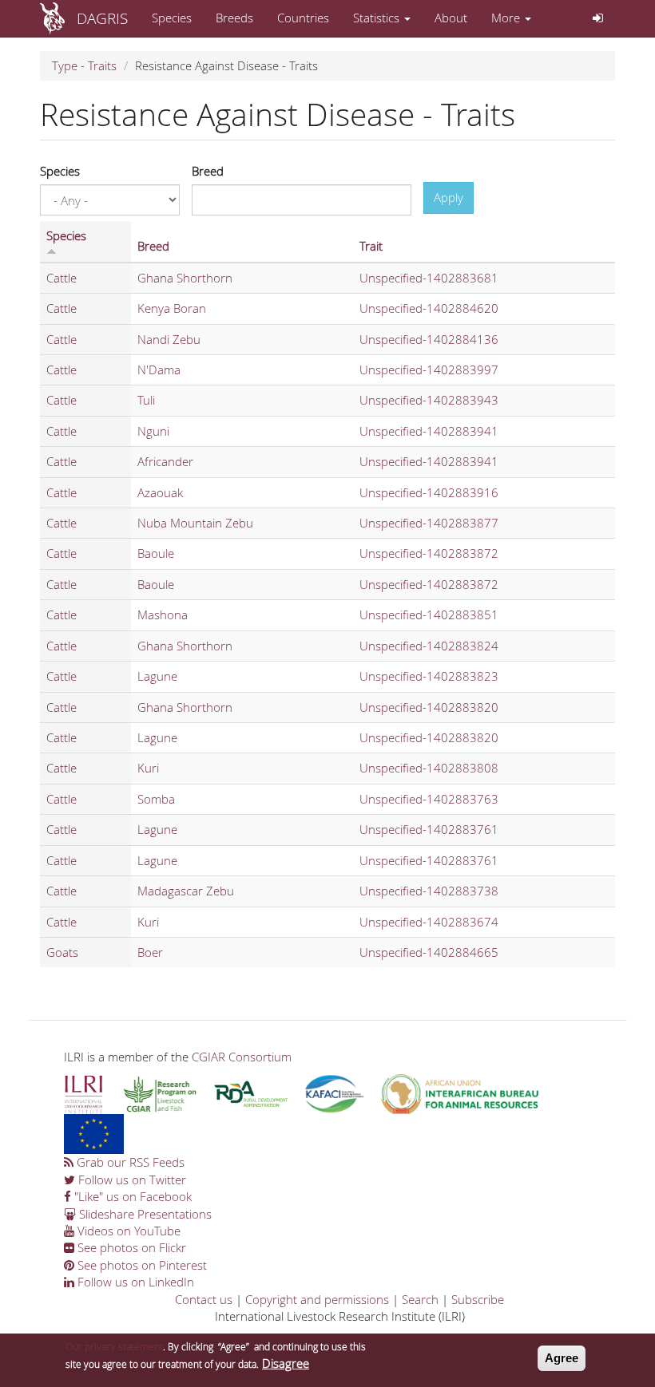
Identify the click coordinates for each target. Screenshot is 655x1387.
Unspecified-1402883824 (428, 646)
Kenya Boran (171, 308)
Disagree (285, 1363)
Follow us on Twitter (130, 1179)
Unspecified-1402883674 (428, 922)
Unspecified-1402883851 (428, 614)
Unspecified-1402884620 (428, 308)
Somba (156, 799)
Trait (371, 246)
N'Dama (159, 369)
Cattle (61, 278)
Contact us (203, 1299)
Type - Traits (84, 65)
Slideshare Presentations (144, 1214)
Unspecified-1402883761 (428, 829)
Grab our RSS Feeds (129, 1162)
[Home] (58, 18)
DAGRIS (102, 18)
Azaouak (160, 492)
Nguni (153, 431)
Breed (208, 171)
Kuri (148, 768)
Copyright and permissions (317, 1299)
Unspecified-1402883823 (428, 676)
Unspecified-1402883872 (428, 553)
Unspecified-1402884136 (428, 339)
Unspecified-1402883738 (428, 891)
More (507, 18)
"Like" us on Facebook (131, 1196)
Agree (561, 1358)
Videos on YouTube (127, 1231)
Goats (62, 952)
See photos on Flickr (130, 1247)
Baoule (155, 553)
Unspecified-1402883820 (428, 707)
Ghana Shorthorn (184, 278)
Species (172, 18)
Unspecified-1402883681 (428, 278)
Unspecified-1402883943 (428, 400)
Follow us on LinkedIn (134, 1282)
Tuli (146, 400)
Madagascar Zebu (185, 891)
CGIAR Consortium (242, 1057)
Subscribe (477, 1299)
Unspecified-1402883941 (428, 431)
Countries (303, 18)
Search (420, 1299)
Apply (448, 197)
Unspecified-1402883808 (428, 768)
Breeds (234, 18)
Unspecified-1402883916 (428, 492)
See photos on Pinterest (140, 1265)
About (451, 18)
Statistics (378, 18)
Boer (150, 952)
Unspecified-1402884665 (428, 952)
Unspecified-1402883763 (428, 799)
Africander (165, 461)
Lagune (157, 676)
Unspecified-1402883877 (428, 523)
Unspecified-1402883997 (428, 369)
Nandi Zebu (168, 339)
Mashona (162, 614)
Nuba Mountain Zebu (195, 523)
